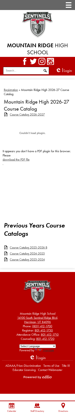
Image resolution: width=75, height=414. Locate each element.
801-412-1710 (50, 334)
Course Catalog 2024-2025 (27, 253)
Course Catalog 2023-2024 (27, 259)
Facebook (24, 61)
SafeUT (50, 61)
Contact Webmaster (50, 370)
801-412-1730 (44, 330)
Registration (11, 90)
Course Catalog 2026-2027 (27, 114)
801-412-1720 (45, 339)
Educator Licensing (24, 370)
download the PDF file (16, 159)
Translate (48, 350)
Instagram (41, 61)
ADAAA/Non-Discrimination (23, 366)
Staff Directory (37, 411)
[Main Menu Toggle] (68, 5)
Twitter (33, 61)
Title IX (66, 366)
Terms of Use (51, 366)
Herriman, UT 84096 (37, 320)
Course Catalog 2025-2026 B (28, 247)
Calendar (11, 411)
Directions (63, 411)
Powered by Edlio (38, 377)
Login (64, 70)
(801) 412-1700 (42, 326)
